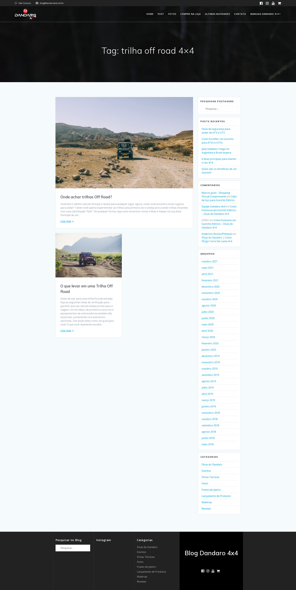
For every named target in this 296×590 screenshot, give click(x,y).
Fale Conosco (25, 3)
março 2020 (208, 337)
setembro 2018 (210, 425)
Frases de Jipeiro (211, 489)
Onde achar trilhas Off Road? (86, 197)
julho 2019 (208, 387)
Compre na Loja (190, 13)
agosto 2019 (209, 381)
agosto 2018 (209, 431)
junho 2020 (208, 318)
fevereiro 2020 (210, 343)
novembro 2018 (211, 412)
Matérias (207, 502)
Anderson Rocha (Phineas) (217, 234)
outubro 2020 (210, 299)
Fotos (172, 13)
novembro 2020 (211, 293)
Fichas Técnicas (210, 477)
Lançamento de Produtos (216, 496)
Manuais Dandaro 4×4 (264, 13)
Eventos (206, 470)
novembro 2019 (211, 362)
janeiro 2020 (209, 349)
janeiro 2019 (209, 406)
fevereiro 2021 (210, 280)
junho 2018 (208, 438)
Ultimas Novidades (217, 13)
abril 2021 (207, 274)
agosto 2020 (209, 305)
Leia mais (65, 221)
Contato (240, 13)
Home (150, 13)
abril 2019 (207, 394)
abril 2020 (207, 330)
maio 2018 (208, 444)
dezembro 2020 (211, 286)
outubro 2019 (210, 368)
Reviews (206, 508)
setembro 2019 (210, 375)
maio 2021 (208, 267)
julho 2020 (208, 312)
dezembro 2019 (211, 356)
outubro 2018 (210, 419)
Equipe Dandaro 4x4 (213, 206)
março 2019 (208, 400)
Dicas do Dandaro (212, 464)
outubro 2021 (210, 261)
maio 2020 (208, 324)
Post (161, 13)
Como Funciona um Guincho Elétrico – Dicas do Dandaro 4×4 (219, 210)
